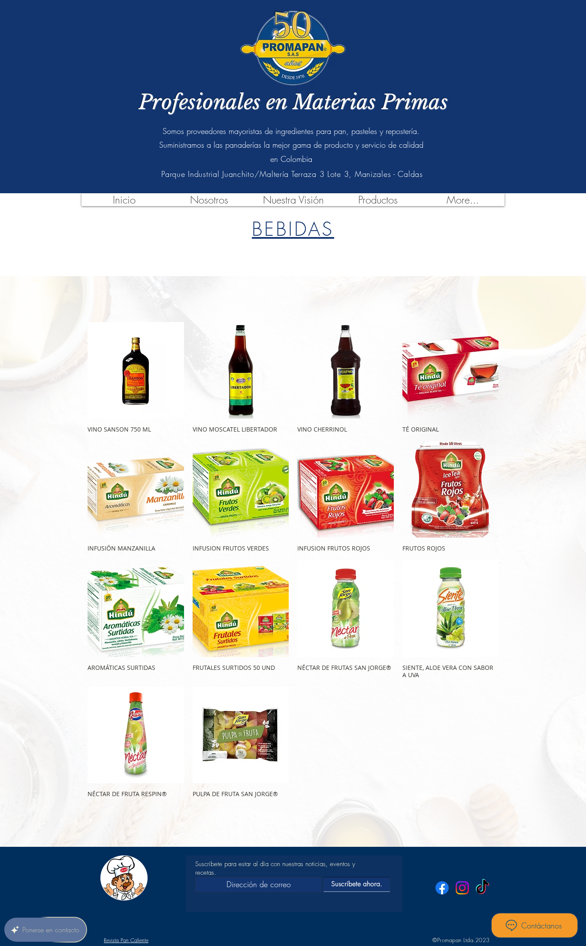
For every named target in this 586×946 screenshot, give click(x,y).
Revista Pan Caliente (126, 940)
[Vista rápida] (136, 370)
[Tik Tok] (482, 888)
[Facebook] (442, 888)
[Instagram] (462, 888)
